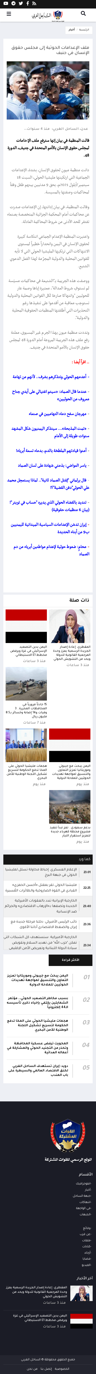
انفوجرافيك (83, 1184)
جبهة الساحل (81, 1196)
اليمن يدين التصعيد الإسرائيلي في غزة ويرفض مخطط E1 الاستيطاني (28, 651)
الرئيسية (84, 30)
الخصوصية (62, 1369)
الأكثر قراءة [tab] (70, 960)
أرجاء (87, 1253)
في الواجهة (83, 1208)
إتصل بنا (46, 1369)
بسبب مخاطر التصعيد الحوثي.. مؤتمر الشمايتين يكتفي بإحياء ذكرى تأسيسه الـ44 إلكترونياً (37, 1003)
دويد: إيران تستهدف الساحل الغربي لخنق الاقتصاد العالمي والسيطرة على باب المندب (38, 1071)
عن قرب (85, 1234)
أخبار (72, 30)
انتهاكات (84, 1202)
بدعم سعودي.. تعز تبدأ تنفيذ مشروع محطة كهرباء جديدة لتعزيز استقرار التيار (70, 832)
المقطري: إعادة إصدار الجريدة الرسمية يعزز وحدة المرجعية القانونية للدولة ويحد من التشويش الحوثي (36, 1292)
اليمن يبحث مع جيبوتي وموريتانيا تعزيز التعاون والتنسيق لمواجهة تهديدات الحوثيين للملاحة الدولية (37, 980)
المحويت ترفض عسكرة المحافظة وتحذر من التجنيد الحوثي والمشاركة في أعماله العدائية (37, 1048)
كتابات (86, 1246)
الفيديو (86, 1265)
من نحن (32, 1369)
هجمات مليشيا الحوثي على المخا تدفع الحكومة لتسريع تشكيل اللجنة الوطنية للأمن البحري (37, 1025)
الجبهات (85, 1214)
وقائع (86, 1228)
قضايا (86, 1259)
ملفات (86, 1240)
